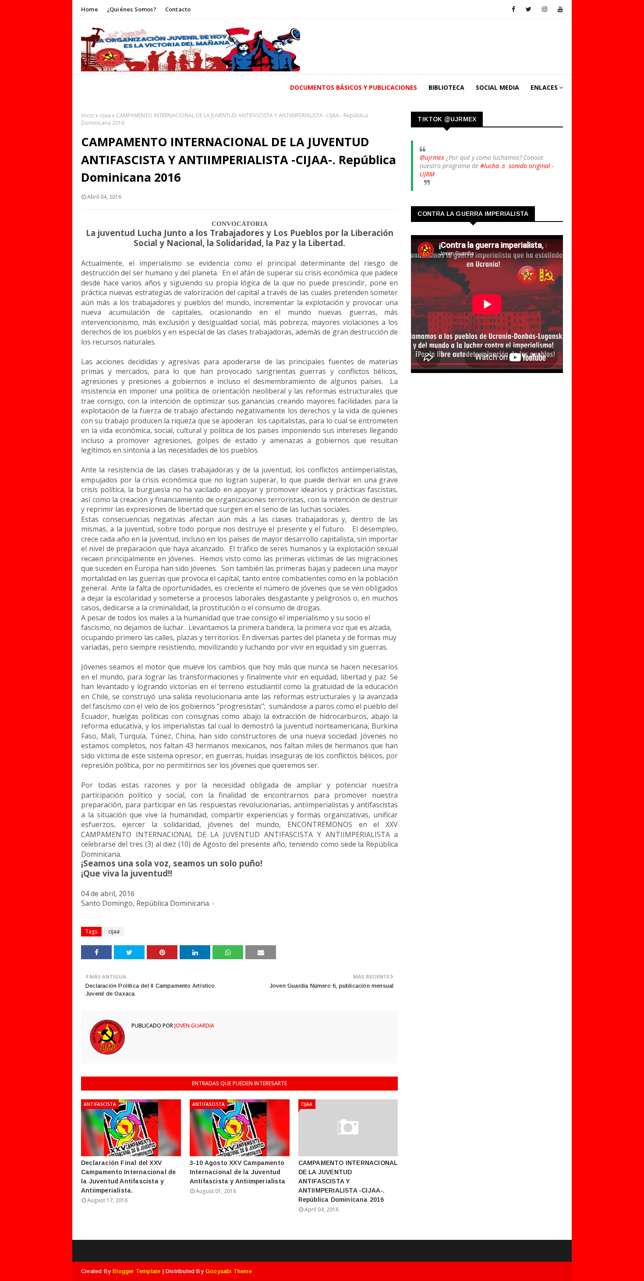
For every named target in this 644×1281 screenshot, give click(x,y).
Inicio (87, 115)
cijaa (105, 115)
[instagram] (544, 9)
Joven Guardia (193, 1025)
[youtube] (559, 9)
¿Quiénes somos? (131, 9)
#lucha (489, 166)
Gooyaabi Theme (228, 1271)
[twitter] (528, 9)
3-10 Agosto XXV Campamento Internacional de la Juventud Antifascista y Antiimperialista (237, 1172)
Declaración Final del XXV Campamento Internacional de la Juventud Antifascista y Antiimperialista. (128, 1176)
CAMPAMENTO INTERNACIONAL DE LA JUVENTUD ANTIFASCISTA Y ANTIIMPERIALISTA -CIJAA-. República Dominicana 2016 (348, 1181)
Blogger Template (136, 1271)
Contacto (178, 9)
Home (89, 9)
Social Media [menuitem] (497, 87)
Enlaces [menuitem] (544, 87)
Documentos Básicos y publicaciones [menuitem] (353, 87)
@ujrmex (432, 157)
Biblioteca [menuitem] (446, 87)
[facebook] (513, 9)
